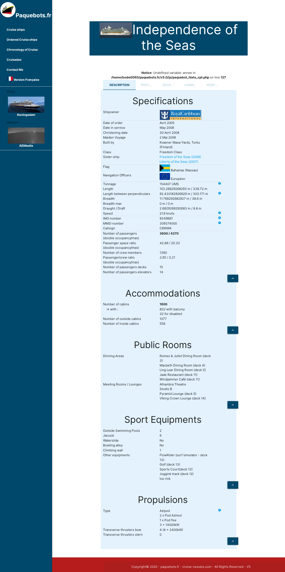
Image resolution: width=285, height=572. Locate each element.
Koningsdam (26, 114)
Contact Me (15, 69)
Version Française (26, 79)
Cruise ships (16, 29)
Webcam (213, 85)
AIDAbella (26, 145)
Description (119, 85)
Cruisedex (14, 59)
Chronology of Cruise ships (22, 51)
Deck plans (171, 85)
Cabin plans (192, 85)
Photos (147, 85)
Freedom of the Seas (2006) (180, 157)
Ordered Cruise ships (22, 39)
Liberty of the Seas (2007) (179, 162)
